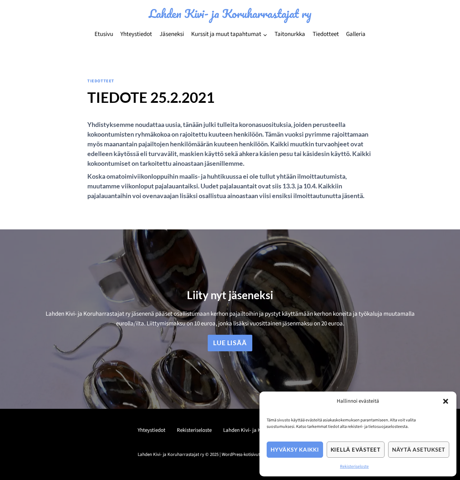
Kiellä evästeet (356, 449)
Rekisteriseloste (354, 466)
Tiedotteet (326, 34)
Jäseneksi (172, 34)
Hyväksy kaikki (295, 449)
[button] (445, 401)
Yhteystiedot (136, 34)
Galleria (355, 34)
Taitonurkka (290, 34)
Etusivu (104, 34)
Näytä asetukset (418, 449)
